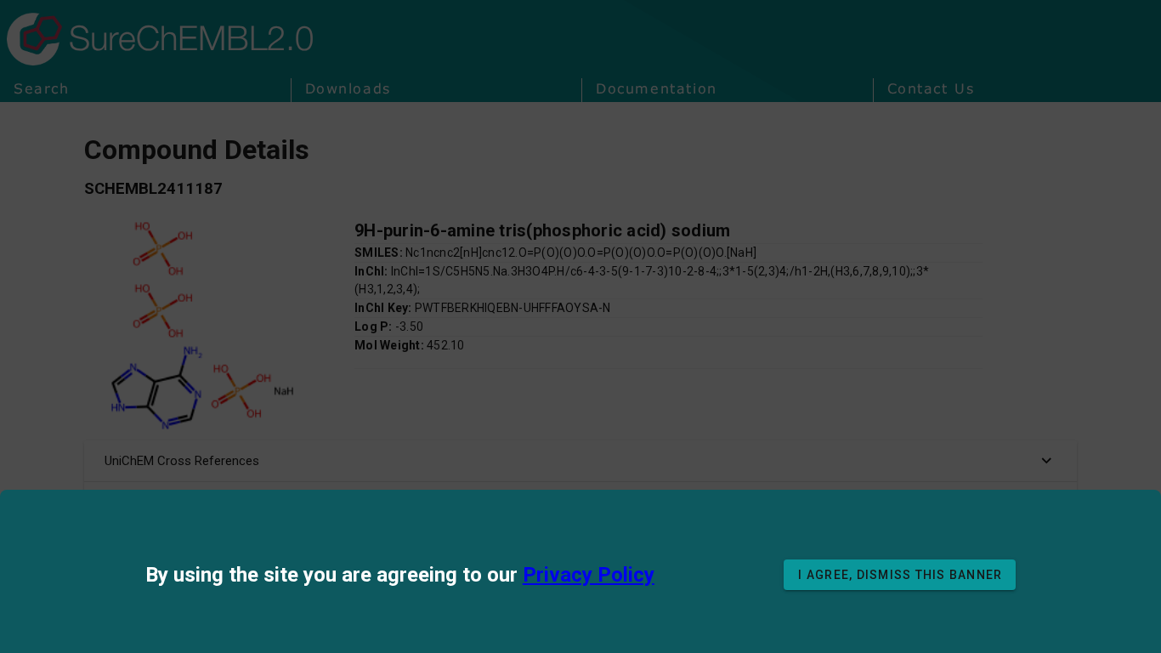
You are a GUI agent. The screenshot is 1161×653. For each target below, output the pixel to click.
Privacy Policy (588, 575)
